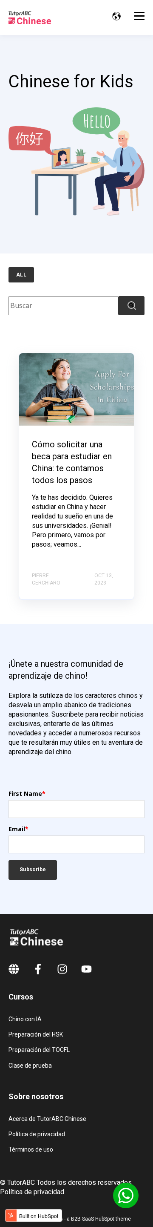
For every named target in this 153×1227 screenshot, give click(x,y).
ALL (21, 275)
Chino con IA (25, 1019)
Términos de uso (30, 1149)
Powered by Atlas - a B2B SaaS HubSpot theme (77, 1219)
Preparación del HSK (35, 1034)
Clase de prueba (30, 1065)
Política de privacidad (36, 1134)
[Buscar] (131, 305)
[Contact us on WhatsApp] (126, 1195)
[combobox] (63, 305)
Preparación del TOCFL (39, 1049)
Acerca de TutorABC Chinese (47, 1118)
